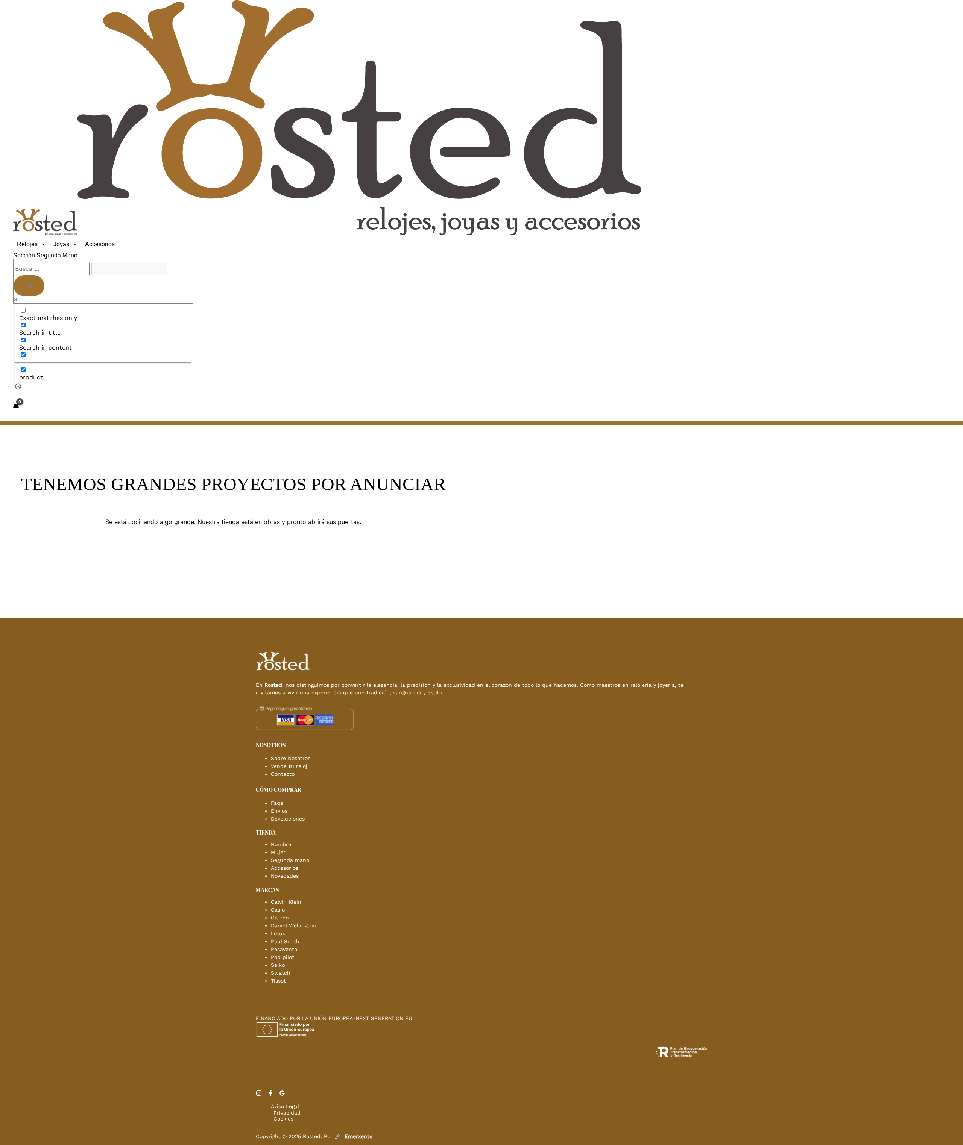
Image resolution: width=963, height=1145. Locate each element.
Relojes (27, 244)
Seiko (278, 965)
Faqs (277, 803)
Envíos (279, 811)
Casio (278, 910)
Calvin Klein (286, 902)
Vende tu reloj (289, 766)
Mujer (278, 852)
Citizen (280, 918)
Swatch (280, 973)
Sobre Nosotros (290, 758)
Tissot (278, 981)
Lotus (278, 933)
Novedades (285, 876)
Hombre (281, 844)
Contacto (283, 774)
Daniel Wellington (293, 925)
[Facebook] (270, 1094)
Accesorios (100, 244)
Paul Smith (285, 941)
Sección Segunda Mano (45, 255)
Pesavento (284, 949)
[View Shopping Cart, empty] (16, 406)
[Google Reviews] (282, 1094)
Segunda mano (290, 860)
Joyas (61, 244)
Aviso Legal (285, 1106)
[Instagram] (259, 1094)
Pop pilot (282, 957)
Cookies (283, 1119)
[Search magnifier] (29, 285)
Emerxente (358, 1136)
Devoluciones (288, 819)
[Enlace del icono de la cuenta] (18, 387)
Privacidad (287, 1113)
